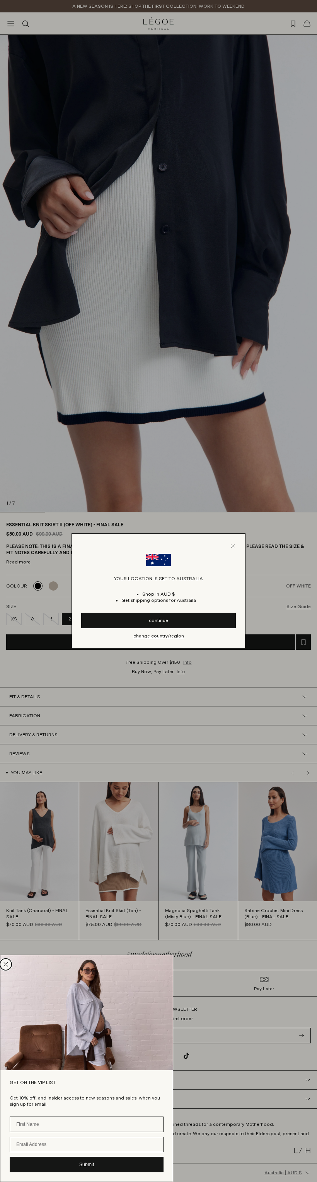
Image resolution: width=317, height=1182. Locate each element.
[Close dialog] (6, 964)
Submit (86, 1164)
